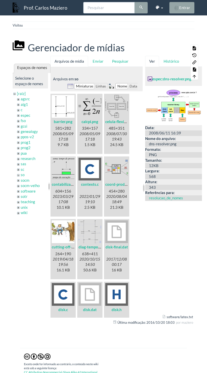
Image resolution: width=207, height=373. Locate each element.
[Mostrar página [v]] (194, 48)
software (28, 191)
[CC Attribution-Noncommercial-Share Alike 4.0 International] (37, 356)
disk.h (117, 309)
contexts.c (90, 184)
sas (23, 163)
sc (22, 169)
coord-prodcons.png (122, 184)
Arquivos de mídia (69, 61)
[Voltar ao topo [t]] (194, 76)
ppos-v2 (27, 136)
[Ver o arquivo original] (173, 105)
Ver (152, 61)
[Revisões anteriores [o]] (194, 55)
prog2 (26, 147)
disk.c (63, 309)
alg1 (24, 104)
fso (23, 120)
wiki (24, 212)
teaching (28, 201)
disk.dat (90, 309)
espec (25, 115)
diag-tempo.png (92, 247)
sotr (24, 196)
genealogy (29, 131)
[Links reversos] (194, 62)
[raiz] (21, 93)
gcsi (24, 126)
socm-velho (30, 185)
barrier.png (63, 121)
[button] (159, 7)
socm (25, 180)
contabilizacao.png (68, 184)
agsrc (25, 99)
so (22, 174)
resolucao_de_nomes (166, 198)
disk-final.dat (117, 247)
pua (24, 153)
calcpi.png (90, 121)
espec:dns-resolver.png (171, 79)
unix (24, 207)
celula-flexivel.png (120, 121)
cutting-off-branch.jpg (70, 247)
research (28, 158)
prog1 (26, 142)
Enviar (98, 61)
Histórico (171, 61)
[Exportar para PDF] (194, 69)
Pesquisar (120, 61)
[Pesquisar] (141, 8)
